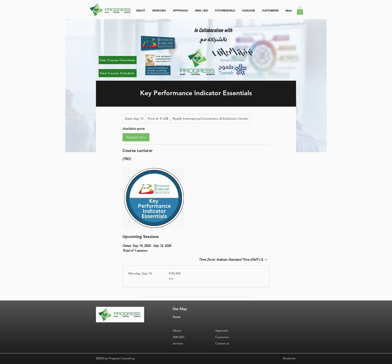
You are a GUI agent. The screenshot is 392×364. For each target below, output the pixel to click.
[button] (299, 10)
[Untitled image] (153, 197)
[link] (135, 137)
